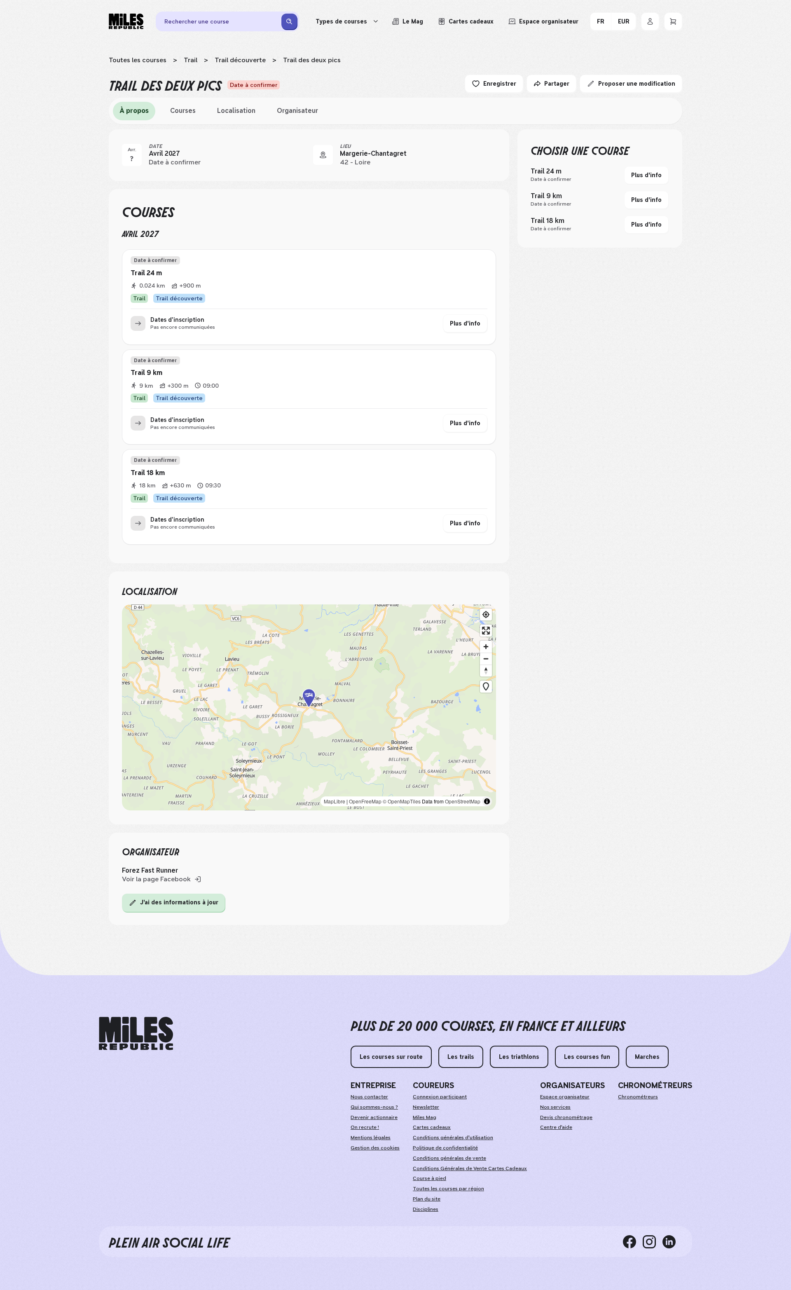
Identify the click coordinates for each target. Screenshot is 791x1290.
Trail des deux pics (312, 60)
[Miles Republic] (126, 21)
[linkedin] (672, 1241)
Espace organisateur (565, 1097)
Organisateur (297, 111)
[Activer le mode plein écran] (486, 631)
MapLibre (334, 801)
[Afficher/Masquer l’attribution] (487, 801)
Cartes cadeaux (432, 1127)
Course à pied (429, 1178)
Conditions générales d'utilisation (453, 1137)
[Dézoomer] (486, 659)
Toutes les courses (137, 60)
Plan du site (426, 1199)
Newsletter (426, 1107)
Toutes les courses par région (448, 1189)
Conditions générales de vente (449, 1158)
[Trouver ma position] (486, 614)
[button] (309, 707)
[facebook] (633, 1241)
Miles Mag (424, 1117)
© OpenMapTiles (402, 801)
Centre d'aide (556, 1127)
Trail (190, 60)
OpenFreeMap (365, 801)
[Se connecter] (650, 21)
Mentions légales (371, 1137)
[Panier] (673, 21)
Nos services (555, 1107)
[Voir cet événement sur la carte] (323, 155)
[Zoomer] (486, 647)
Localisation (236, 111)
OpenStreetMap (462, 801)
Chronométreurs (638, 1097)
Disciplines (425, 1209)
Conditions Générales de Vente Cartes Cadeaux (470, 1168)
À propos (134, 111)
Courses (183, 111)
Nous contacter (369, 1097)
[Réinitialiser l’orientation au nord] (486, 671)
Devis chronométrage (566, 1117)
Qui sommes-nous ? (374, 1107)
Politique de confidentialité (445, 1148)
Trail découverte (240, 60)
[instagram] (652, 1241)
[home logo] (136, 1033)
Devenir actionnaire (374, 1117)
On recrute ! (365, 1127)
